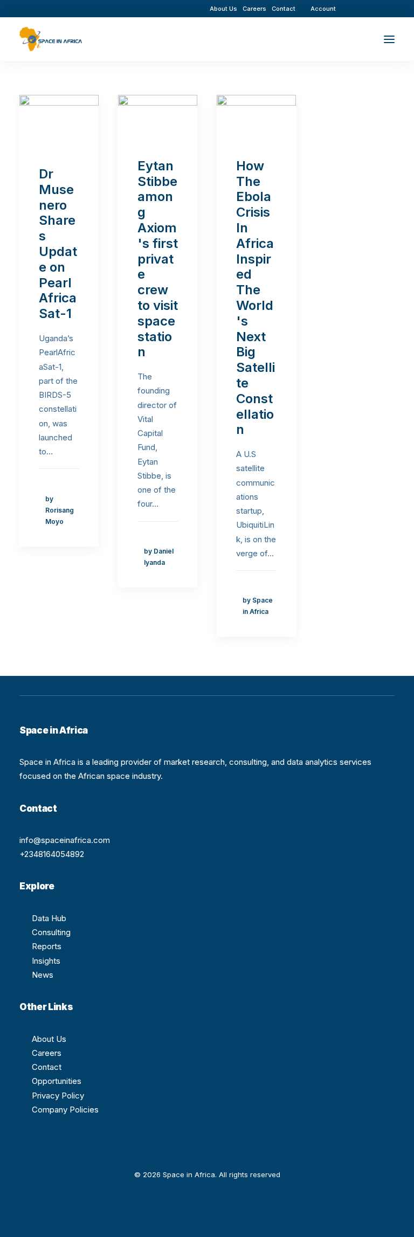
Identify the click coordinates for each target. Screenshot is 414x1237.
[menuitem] (223, 8)
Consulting (51, 932)
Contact (283, 8)
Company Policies (65, 1109)
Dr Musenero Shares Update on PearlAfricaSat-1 (58, 243)
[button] (359, 8)
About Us (223, 8)
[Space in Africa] (50, 39)
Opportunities (56, 1081)
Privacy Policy (58, 1095)
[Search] (357, 39)
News (42, 975)
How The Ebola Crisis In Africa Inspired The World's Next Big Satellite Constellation (255, 298)
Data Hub (49, 918)
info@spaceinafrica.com (64, 840)
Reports (46, 946)
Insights (46, 961)
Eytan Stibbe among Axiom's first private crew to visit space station (157, 259)
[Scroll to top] (393, 1216)
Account (323, 8)
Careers (254, 8)
